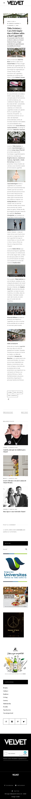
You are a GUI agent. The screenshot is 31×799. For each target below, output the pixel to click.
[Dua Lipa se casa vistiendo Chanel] (15, 496)
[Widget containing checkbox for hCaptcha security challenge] (15, 753)
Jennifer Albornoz (14, 23)
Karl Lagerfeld (12, 395)
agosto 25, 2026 (13, 447)
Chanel (10, 392)
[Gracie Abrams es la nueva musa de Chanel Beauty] (15, 465)
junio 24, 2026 (13, 509)
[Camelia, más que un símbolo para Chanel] (15, 434)
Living (5, 697)
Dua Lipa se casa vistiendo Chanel (14, 512)
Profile (5, 707)
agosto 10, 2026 (13, 478)
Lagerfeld (22, 346)
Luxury (5, 447)
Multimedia (7, 704)
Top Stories (7, 710)
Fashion (5, 509)
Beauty (5, 478)
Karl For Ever (18, 392)
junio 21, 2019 (10, 21)
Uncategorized (8, 713)
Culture (5, 691)
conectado (19, 530)
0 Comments (10, 25)
